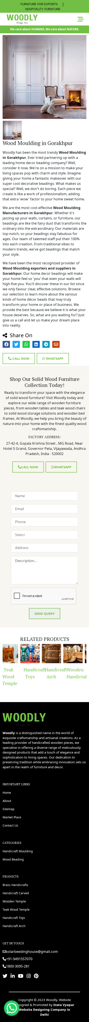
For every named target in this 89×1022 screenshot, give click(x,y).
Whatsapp (54, 358)
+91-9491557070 (19, 959)
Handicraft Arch (41, 673)
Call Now (20, 358)
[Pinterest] (36, 975)
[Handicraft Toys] (18, 653)
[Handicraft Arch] (39, 653)
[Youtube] (20, 975)
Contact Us (10, 825)
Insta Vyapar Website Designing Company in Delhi (46, 1010)
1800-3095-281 (18, 966)
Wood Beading (13, 859)
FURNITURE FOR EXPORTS (39, 4)
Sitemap (8, 809)
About (7, 801)
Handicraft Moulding (18, 851)
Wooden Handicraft (62, 673)
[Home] (24, 719)
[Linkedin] (13, 975)
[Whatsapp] (11, 1008)
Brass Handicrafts (15, 885)
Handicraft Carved (16, 893)
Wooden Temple (14, 901)
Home (7, 792)
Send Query (45, 613)
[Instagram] (29, 975)
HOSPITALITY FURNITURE (42, 9)
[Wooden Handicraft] (61, 653)
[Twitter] (5, 975)
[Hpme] (22, 19)
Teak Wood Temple (16, 909)
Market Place (12, 817)
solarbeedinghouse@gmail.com (32, 951)
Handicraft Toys (19, 673)
